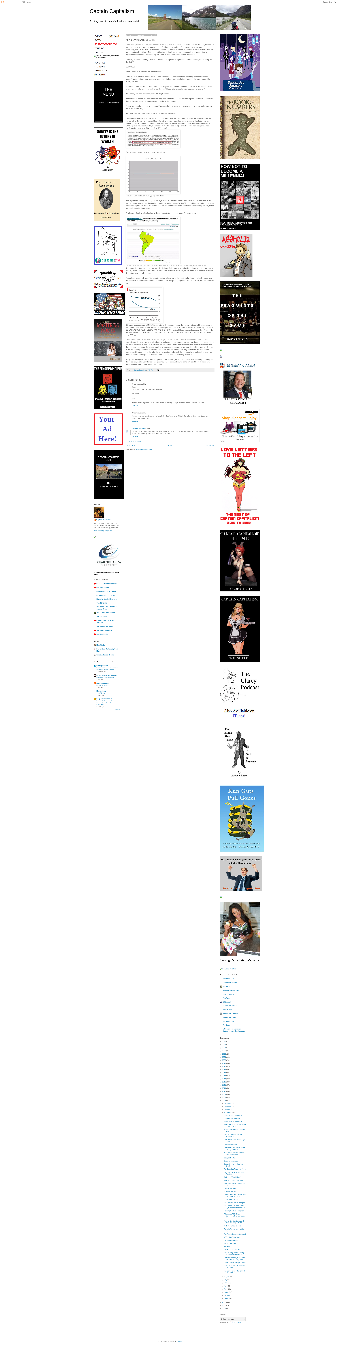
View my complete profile (103, 531)
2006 (224, 1302)
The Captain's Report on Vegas (235, 1169)
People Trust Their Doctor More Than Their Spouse (235, 1195)
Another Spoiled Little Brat (233, 1180)
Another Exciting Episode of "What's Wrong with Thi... (234, 1222)
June (226, 1283)
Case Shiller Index (230, 1145)
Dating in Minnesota (231, 1161)
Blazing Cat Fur (102, 666)
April (226, 1289)
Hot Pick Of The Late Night (105, 677)
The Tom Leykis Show (104, 626)
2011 (224, 1088)
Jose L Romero (228, 994)
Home (170, 446)
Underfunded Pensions (232, 1118)
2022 (224, 1054)
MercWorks (100, 645)
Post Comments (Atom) (144, 450)
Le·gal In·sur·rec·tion (104, 699)
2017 (224, 1069)
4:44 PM (135, 421)
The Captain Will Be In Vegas (234, 1203)
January (227, 1298)
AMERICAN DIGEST (230, 1006)
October (227, 1110)
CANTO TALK (101, 603)
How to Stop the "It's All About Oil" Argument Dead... (234, 1149)
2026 (224, 1041)
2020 (224, 1060)
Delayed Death (229, 1158)
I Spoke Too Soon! (230, 1188)
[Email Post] (158, 370)
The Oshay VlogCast (104, 630)
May (226, 1286)
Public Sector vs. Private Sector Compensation (235, 1125)
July (225, 1280)
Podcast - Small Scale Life (106, 591)
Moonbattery (101, 691)
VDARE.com (227, 1010)
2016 (224, 1073)
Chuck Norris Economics (233, 1115)
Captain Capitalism (112, 11)
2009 (224, 1094)
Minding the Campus (230, 1013)
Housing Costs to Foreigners (234, 1211)
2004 (224, 1308)
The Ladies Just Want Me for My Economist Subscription (234, 1207)
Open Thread (100, 693)
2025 (224, 1045)
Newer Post (130, 446)
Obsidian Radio (102, 634)
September (228, 1113)
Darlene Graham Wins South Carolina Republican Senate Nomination (105, 703)
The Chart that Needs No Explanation (233, 1135)
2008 (224, 1097)
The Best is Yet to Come (232, 1249)
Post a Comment (135, 441)
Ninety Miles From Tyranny (106, 675)
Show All (117, 709)
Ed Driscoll (227, 1002)
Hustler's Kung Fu (103, 588)
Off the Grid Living (229, 1017)
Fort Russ (226, 998)
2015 (224, 1076)
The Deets (226, 1025)
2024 (224, 1048)
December (228, 1103)
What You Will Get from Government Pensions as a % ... (234, 1216)
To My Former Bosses (231, 1200)
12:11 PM (135, 406)
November (228, 1106)
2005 (224, 1305)
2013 (224, 1082)
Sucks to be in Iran (230, 1243)
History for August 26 (103, 685)
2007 (224, 1100)
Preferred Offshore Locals (233, 1226)
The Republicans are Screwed (235, 1234)
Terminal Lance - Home (105, 655)
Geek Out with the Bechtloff (106, 584)
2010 (224, 1091)
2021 (224, 1057)
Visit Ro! (227, 1246)
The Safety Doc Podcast (105, 613)
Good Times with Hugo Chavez (235, 1263)
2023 (224, 1051)
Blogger (179, 1341)
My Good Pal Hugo (230, 1191)
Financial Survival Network (106, 599)
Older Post (210, 446)
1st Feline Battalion (230, 983)
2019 (224, 1063)
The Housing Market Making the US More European (234, 1254)
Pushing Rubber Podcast (105, 595)
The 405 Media (101, 617)
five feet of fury (228, 1021)
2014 (224, 1079)
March (226, 1292)
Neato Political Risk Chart (233, 1121)
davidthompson (228, 979)
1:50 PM (135, 437)
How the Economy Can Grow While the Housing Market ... (235, 1259)
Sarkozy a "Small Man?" (232, 1177)
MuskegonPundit (102, 683)
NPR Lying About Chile (232, 1237)
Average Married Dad (231, 990)
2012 (224, 1085)
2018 (224, 1066)
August (227, 1277)
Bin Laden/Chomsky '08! (232, 1240)
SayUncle (226, 987)
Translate (237, 1322)
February (227, 1295)
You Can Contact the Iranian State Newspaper (234, 1154)
